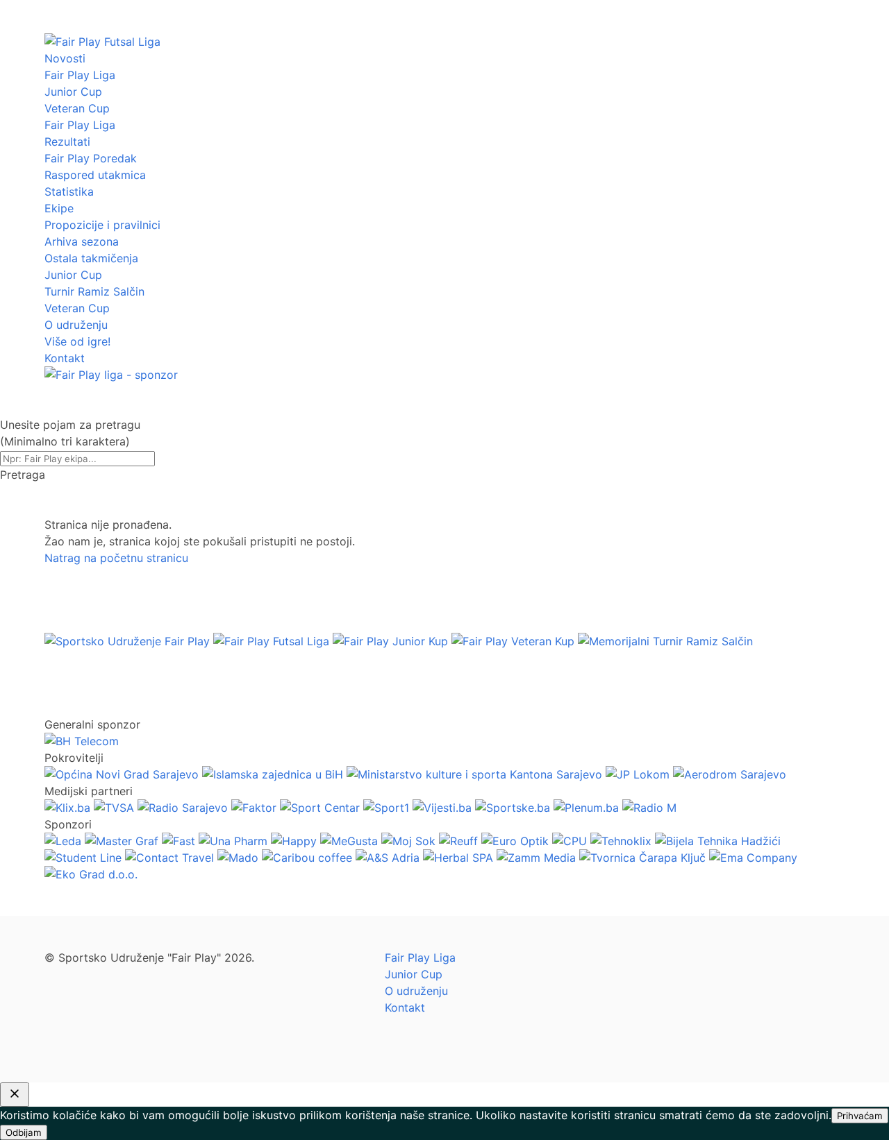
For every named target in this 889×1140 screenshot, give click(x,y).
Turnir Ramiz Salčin (94, 291)
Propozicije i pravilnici (102, 225)
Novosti (64, 58)
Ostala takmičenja (91, 258)
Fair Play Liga (79, 75)
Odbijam (24, 1132)
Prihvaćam (860, 1115)
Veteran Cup (77, 108)
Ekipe (59, 208)
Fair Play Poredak (90, 158)
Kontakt (64, 358)
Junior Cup (73, 92)
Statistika (69, 191)
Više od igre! (77, 341)
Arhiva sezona (81, 241)
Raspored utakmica (95, 175)
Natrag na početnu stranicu (116, 558)
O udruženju (76, 325)
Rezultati (67, 141)
